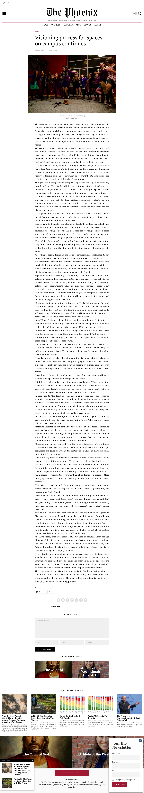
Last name (116, 762)
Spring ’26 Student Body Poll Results (70, 717)
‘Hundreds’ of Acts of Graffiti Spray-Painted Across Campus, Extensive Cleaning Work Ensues (13, 719)
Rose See (54, 51)
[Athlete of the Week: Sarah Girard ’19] (90, 669)
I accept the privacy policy (125, 780)
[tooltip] (4, 3)
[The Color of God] (53, 669)
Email (114, 771)
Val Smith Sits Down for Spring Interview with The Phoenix (42, 718)
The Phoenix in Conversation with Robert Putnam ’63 (128, 718)
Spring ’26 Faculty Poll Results (98, 717)
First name (116, 753)
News (37, 31)
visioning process (72, 656)
